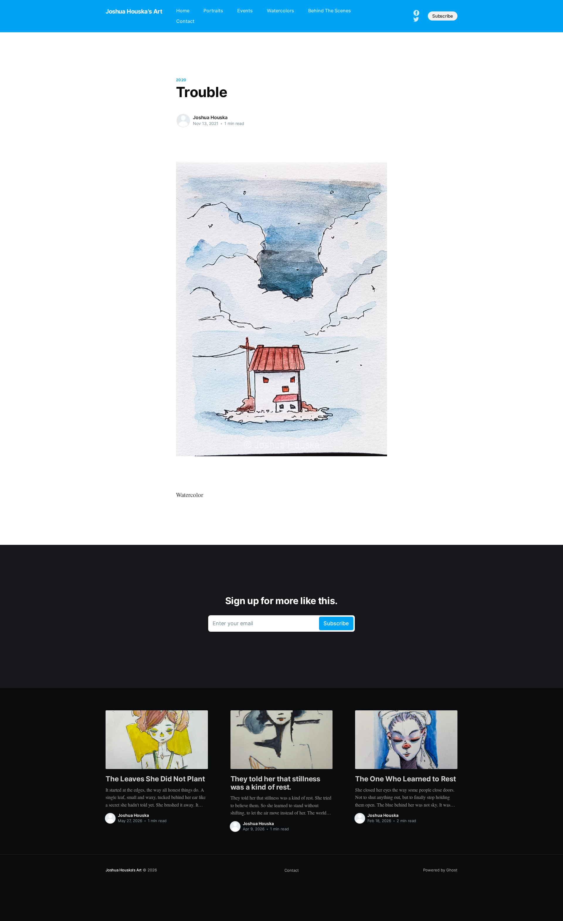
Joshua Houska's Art (134, 11)
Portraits (213, 10)
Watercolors (280, 10)
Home (182, 10)
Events (245, 10)
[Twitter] (416, 19)
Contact (185, 21)
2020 (181, 79)
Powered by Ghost (440, 870)
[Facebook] (416, 13)
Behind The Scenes (329, 10)
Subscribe (442, 16)
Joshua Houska (210, 117)
